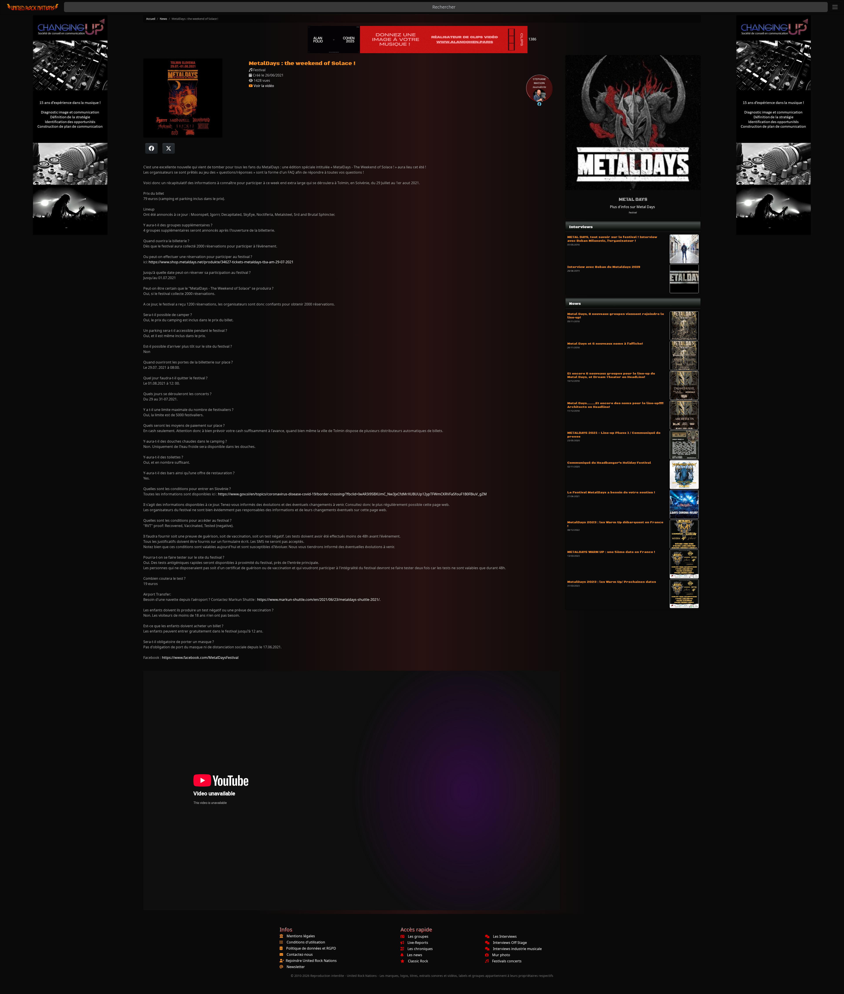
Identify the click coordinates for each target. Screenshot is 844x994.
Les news (414, 954)
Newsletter (296, 966)
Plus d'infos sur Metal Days (632, 206)
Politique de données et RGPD (311, 948)
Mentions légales (301, 936)
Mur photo (501, 954)
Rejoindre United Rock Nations (311, 960)
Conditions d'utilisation (306, 942)
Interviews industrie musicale (517, 948)
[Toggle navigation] (835, 7)
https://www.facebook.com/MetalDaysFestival (200, 657)
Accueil (150, 19)
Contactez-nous (300, 954)
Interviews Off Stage (510, 942)
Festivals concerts (507, 961)
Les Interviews (505, 936)
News (163, 19)
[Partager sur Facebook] (151, 148)
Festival (633, 212)
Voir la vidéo (263, 85)
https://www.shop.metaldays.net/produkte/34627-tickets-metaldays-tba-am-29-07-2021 (221, 262)
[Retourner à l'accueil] (33, 7)
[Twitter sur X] (168, 148)
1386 (532, 39)
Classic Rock (418, 961)
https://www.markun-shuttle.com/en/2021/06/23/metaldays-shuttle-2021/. (318, 599)
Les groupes (418, 936)
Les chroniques (420, 948)
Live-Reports (417, 942)
